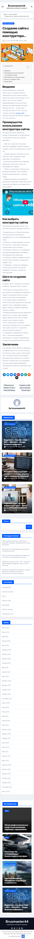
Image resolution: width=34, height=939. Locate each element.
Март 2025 (5, 676)
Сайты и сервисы (8, 23)
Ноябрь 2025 (6, 663)
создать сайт (20, 113)
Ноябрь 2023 (6, 738)
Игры (3, 596)
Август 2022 (6, 791)
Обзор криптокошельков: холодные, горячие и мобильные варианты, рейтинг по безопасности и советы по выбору (16, 571)
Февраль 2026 (6, 650)
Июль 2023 (5, 743)
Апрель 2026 (6, 641)
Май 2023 (5, 752)
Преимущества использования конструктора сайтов (14, 74)
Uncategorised (6, 587)
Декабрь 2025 (6, 659)
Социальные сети (7, 614)
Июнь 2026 (5, 632)
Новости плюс (6, 600)
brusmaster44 (11, 41)
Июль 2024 (5, 707)
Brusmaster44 (16, 5)
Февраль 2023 (6, 765)
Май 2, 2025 (21, 510)
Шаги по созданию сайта (12, 79)
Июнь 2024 (5, 712)
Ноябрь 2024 (6, 690)
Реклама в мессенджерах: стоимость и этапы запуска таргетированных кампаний (16, 474)
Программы (5, 605)
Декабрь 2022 (6, 774)
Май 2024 (5, 716)
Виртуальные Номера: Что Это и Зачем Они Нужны (9, 387)
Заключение (8, 82)
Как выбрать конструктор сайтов (15, 77)
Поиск (6, 521)
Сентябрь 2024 (7, 698)
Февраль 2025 (6, 681)
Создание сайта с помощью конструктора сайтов (15, 34)
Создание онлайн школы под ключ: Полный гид (24, 387)
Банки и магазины (7, 592)
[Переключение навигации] (2, 6)
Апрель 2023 (6, 756)
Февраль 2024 (6, 729)
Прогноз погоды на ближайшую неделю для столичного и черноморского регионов (15, 556)
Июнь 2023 (5, 747)
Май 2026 (5, 636)
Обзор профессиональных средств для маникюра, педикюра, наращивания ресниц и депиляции (16, 543)
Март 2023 (5, 760)
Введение (7, 71)
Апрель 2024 (6, 721)
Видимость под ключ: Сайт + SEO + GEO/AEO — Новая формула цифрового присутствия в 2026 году (16, 443)
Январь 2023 (6, 769)
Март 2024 (5, 725)
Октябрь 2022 (6, 783)
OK (23, 936)
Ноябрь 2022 (6, 778)
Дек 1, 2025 (21, 478)
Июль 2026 (5, 628)
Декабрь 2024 (6, 685)
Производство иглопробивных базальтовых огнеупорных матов (16, 855)
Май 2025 (5, 667)
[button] (27, 67)
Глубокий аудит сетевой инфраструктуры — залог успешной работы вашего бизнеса (15, 506)
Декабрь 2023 (6, 734)
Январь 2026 (6, 654)
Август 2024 (6, 703)
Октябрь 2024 (6, 694)
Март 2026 (5, 645)
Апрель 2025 (6, 672)
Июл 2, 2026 (21, 446)
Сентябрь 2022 (7, 787)
